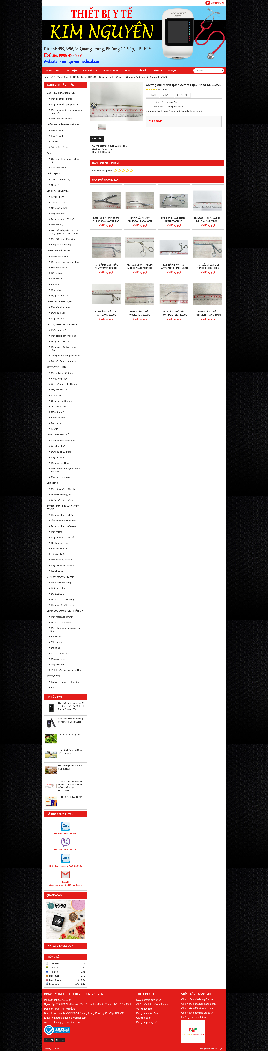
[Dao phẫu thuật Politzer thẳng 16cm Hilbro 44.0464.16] (207, 294)
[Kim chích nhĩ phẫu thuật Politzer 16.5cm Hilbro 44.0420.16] (173, 294)
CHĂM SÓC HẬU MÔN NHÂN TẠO (64, 124)
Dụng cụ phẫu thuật (61, 452)
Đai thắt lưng (57, 594)
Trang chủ (52, 70)
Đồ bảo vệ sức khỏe (61, 622)
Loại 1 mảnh (57, 130)
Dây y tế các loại (59, 389)
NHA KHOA (52, 483)
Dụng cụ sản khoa (60, 463)
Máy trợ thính (57, 318)
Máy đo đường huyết (61, 99)
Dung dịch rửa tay (60, 341)
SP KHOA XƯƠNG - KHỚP (60, 577)
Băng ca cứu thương (61, 244)
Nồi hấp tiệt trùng (59, 543)
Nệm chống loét (59, 208)
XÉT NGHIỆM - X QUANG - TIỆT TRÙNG (63, 507)
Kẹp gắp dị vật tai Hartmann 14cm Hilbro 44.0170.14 (174, 268)
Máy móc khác (58, 213)
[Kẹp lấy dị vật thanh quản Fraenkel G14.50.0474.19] (173, 200)
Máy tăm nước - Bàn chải (63, 489)
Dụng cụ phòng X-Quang (63, 526)
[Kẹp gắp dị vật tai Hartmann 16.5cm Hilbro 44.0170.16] (106, 294)
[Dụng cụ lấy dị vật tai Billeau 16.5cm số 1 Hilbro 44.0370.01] (207, 200)
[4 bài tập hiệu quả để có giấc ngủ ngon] (51, 760)
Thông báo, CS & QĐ (164, 70)
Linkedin (183, 95)
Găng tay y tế (57, 412)
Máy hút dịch (57, 457)
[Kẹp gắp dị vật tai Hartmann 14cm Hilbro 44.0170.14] (173, 247)
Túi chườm (56, 642)
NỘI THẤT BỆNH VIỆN (58, 191)
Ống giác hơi (57, 664)
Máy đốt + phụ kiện (60, 477)
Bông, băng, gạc (59, 378)
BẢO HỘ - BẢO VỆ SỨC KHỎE (62, 324)
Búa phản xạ (57, 278)
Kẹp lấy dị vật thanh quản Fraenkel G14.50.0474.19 (173, 221)
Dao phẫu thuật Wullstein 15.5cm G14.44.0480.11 (139, 314)
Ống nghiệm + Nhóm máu (64, 520)
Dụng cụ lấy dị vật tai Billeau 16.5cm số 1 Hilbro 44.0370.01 (207, 221)
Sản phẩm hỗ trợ (59, 147)
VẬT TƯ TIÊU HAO (56, 367)
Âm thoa (55, 284)
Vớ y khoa (56, 636)
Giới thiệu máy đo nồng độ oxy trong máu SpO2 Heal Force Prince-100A (71, 706)
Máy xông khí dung (60, 307)
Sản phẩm (89, 70)
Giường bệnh (57, 197)
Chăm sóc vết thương (61, 401)
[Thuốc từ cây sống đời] (51, 744)
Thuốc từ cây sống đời (69, 734)
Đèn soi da (56, 273)
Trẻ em (54, 141)
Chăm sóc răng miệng (62, 500)
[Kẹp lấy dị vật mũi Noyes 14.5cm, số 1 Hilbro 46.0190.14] (207, 247)
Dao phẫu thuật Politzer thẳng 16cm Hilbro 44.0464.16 (208, 314)
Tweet (167, 95)
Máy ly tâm (56, 532)
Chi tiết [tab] (96, 138)
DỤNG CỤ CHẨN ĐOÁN (58, 250)
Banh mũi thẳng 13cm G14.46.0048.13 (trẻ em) (106, 219)
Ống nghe (56, 290)
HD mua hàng (111, 70)
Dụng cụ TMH (58, 313)
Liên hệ (141, 70)
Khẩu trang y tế (58, 330)
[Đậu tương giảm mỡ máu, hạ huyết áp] (51, 775)
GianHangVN (218, 1048)
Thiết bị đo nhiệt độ (60, 179)
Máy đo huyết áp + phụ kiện (64, 104)
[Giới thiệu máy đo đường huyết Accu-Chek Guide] (51, 728)
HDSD (128, 70)
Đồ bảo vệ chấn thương (62, 599)
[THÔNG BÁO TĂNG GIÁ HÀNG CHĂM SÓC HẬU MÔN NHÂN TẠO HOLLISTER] (51, 791)
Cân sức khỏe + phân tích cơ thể (65, 160)
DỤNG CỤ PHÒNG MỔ (58, 434)
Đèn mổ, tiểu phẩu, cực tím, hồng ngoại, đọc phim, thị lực (64, 232)
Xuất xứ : (160, 102)
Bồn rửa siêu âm (59, 548)
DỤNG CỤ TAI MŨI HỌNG (59, 301)
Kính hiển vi (57, 571)
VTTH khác (56, 395)
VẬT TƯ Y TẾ (53, 676)
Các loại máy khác (60, 653)
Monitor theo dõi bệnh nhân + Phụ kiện (65, 470)
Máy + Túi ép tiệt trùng (62, 373)
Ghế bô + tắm (58, 588)
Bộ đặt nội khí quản (60, 256)
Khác (53, 687)
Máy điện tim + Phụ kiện (63, 239)
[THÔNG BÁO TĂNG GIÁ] (51, 807)
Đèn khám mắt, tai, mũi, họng (65, 262)
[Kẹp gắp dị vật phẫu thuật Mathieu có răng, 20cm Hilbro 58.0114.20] (106, 247)
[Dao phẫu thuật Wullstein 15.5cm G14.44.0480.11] (139, 294)
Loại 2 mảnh (57, 136)
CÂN (49, 153)
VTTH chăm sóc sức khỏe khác (66, 670)
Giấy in (54, 429)
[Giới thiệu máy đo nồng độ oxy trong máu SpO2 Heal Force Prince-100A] (51, 713)
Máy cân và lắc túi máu (62, 565)
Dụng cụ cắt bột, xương (62, 605)
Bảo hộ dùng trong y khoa (64, 361)
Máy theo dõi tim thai (61, 118)
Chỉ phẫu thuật (58, 446)
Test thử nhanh (58, 406)
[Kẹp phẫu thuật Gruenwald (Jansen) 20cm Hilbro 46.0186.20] (139, 200)
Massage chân (58, 659)
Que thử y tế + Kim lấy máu (64, 384)
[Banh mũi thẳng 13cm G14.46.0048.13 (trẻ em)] (106, 200)
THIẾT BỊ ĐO (53, 173)
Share (152, 95)
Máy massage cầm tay (62, 617)
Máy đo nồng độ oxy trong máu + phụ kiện (66, 111)
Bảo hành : (159, 106)
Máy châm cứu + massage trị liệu (65, 629)
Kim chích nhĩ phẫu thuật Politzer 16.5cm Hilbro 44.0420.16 (174, 314)
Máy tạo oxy (57, 224)
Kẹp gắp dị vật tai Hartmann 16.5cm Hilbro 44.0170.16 (106, 314)
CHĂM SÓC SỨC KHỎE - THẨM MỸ (65, 611)
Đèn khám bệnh (59, 267)
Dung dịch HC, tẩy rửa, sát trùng (63, 348)
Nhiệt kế (55, 185)
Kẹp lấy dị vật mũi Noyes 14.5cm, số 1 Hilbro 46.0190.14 (208, 268)
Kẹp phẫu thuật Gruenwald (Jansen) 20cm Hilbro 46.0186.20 (140, 221)
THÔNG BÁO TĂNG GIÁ (70, 797)
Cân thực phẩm (58, 167)
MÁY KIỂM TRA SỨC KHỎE (61, 93)
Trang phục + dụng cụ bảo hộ (65, 355)
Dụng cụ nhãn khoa (60, 295)
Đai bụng (55, 648)
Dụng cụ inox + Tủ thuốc (63, 219)
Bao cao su (56, 423)
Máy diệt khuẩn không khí (63, 336)
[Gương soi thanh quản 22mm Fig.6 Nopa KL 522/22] (116, 101)
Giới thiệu (71, 70)
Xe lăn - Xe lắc (58, 202)
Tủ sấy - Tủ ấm (58, 554)
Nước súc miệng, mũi (61, 494)
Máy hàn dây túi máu (61, 559)
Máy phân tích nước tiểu (63, 537)
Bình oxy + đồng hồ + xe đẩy (65, 682)
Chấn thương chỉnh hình (63, 440)
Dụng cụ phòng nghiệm (62, 515)
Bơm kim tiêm (58, 417)
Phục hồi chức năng (61, 582)
